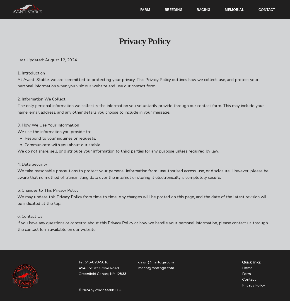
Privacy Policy (253, 285)
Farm (246, 273)
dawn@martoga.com (156, 262)
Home (247, 267)
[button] (173, 9)
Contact (249, 279)
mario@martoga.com (156, 267)
